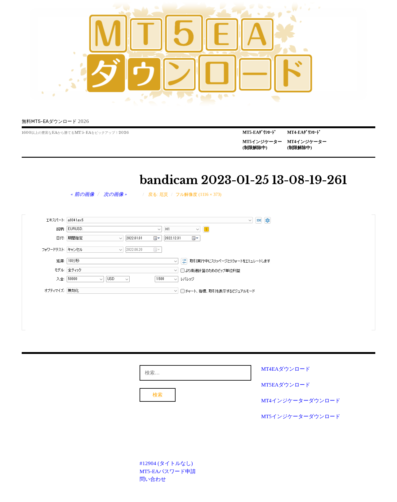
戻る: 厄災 (158, 194)
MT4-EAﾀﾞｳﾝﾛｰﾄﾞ (304, 132)
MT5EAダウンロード (285, 385)
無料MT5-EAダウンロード (49, 121)
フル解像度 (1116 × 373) (198, 194)
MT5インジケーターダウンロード (300, 416)
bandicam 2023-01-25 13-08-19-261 (243, 180)
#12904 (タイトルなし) (166, 463)
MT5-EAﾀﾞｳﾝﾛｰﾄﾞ (259, 132)
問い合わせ (153, 479)
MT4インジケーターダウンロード (300, 401)
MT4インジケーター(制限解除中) (307, 144)
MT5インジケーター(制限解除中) (262, 144)
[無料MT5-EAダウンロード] (198, 54)
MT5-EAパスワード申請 (168, 471)
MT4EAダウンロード (285, 369)
